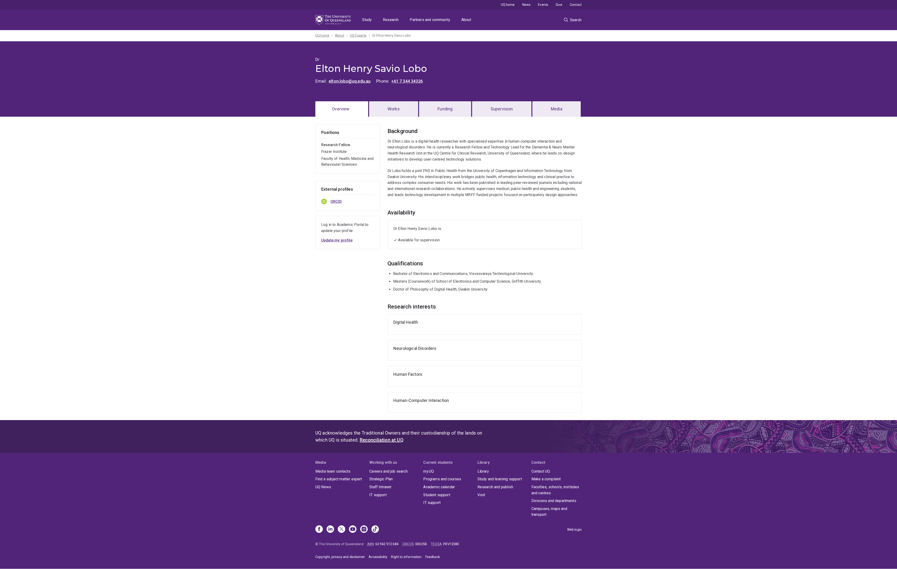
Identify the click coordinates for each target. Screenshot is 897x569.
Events (543, 5)
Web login (574, 529)
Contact (576, 5)
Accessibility (378, 557)
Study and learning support (499, 479)
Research (391, 20)
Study (367, 20)
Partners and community (430, 20)
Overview (340, 108)
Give (559, 5)
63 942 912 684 (387, 544)
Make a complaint (546, 479)
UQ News (323, 487)
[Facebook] (319, 529)
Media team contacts (332, 471)
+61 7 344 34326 (407, 81)
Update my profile (336, 240)
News (526, 5)
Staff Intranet (380, 487)
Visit (481, 495)
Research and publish (495, 487)
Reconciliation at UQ (381, 440)
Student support (436, 495)
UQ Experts (358, 35)
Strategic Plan (381, 479)
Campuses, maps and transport (549, 511)
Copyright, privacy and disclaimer (340, 557)
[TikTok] (375, 529)
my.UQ (428, 471)
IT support (378, 495)
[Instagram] (364, 529)
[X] (341, 529)
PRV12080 (451, 544)
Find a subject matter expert (338, 479)
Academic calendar (439, 487)
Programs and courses (442, 479)
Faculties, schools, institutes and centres (555, 490)
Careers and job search (388, 471)
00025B (421, 544)
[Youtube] (352, 529)
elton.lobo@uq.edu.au (349, 81)
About (466, 20)
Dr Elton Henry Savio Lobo (391, 35)
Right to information (406, 557)
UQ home (508, 5)
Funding (445, 108)
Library (483, 471)
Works (394, 108)
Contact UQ (540, 471)
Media (556, 108)
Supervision (502, 108)
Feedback (432, 557)
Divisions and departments (553, 501)
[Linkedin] (330, 529)
